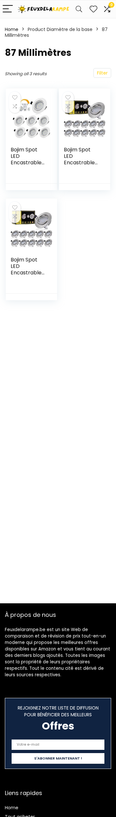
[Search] (79, 9)
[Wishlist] (93, 9)
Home (11, 29)
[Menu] (7, 9)
